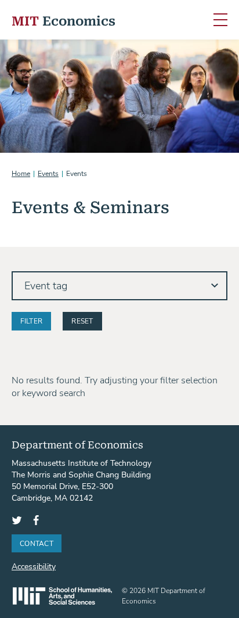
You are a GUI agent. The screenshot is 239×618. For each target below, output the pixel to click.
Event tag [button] (45, 285)
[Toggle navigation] (220, 20)
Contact (36, 543)
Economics (63, 20)
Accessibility (34, 566)
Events (48, 173)
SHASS (62, 596)
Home (21, 173)
